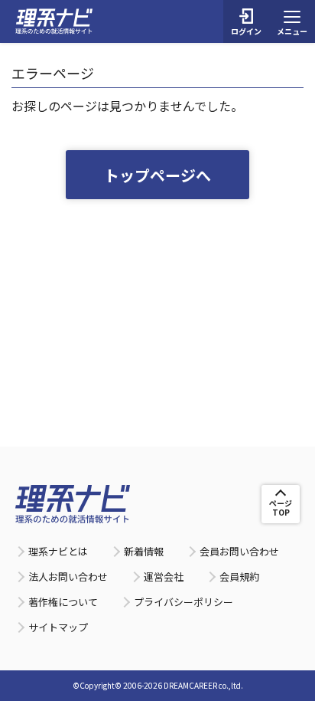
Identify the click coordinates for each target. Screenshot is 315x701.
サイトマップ (58, 627)
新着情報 (144, 551)
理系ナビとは (58, 551)
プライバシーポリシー (183, 602)
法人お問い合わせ (68, 576)
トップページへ (157, 175)
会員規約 (239, 576)
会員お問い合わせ (239, 551)
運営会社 (163, 576)
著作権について (63, 602)
